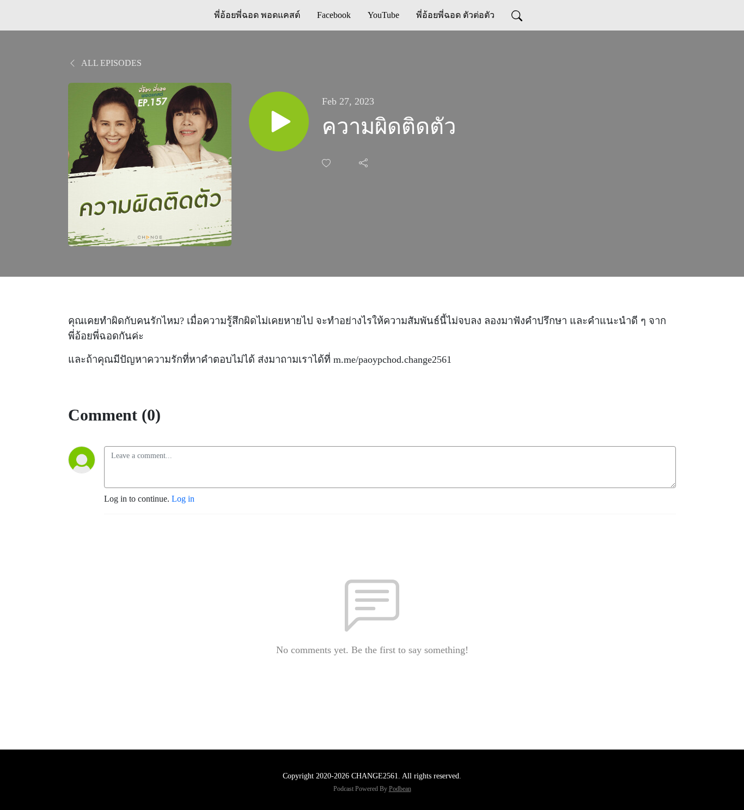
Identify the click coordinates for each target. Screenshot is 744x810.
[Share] (364, 162)
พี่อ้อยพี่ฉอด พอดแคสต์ (257, 15)
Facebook (334, 15)
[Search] (517, 15)
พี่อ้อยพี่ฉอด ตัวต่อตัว (455, 15)
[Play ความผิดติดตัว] (279, 121)
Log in (183, 498)
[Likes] (327, 163)
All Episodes (111, 63)
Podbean (400, 789)
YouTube (383, 15)
